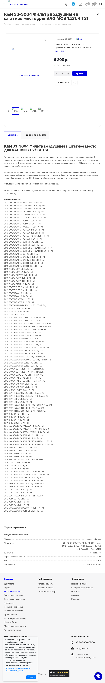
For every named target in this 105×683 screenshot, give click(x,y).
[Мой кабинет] (80, 4)
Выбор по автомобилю (82, 587)
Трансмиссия (10, 614)
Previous (9, 111)
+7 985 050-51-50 (85, 642)
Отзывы (75, 595)
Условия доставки (46, 587)
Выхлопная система (13, 595)
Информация (45, 579)
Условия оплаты (45, 584)
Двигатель (9, 584)
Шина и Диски (10, 622)
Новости (75, 591)
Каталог (8, 579)
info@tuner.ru (82, 648)
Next (48, 111)
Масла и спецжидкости (15, 626)
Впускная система (12, 591)
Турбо (7, 587)
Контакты (75, 599)
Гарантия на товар (47, 591)
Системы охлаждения (14, 599)
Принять (31, 677)
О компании (77, 579)
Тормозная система (13, 607)
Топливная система (13, 611)
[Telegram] (73, 4)
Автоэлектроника (12, 630)
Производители (79, 584)
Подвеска (9, 603)
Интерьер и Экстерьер (15, 618)
